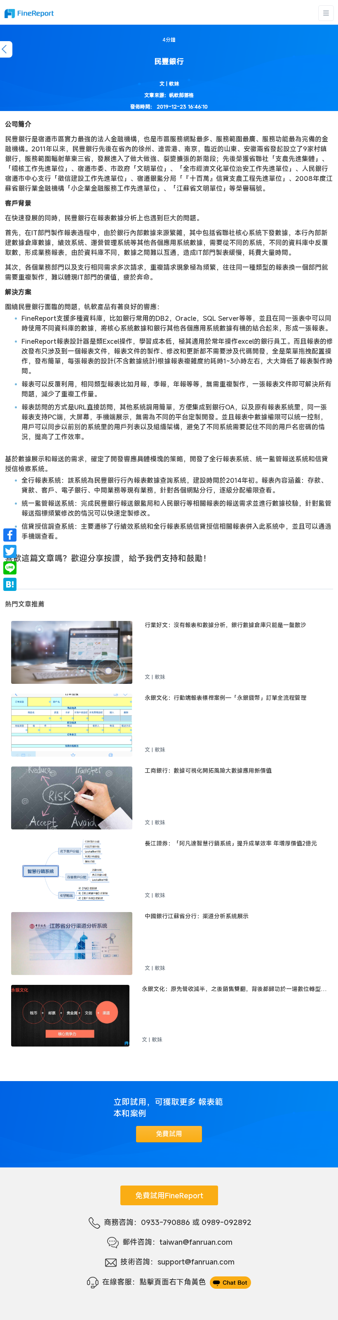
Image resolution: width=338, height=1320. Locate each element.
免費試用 (169, 1133)
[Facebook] (10, 535)
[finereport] (29, 13)
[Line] (10, 568)
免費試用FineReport (169, 1195)
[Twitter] (10, 551)
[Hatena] (10, 584)
